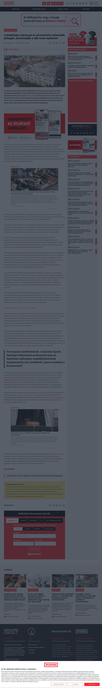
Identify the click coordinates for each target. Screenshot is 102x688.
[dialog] (51, 674)
